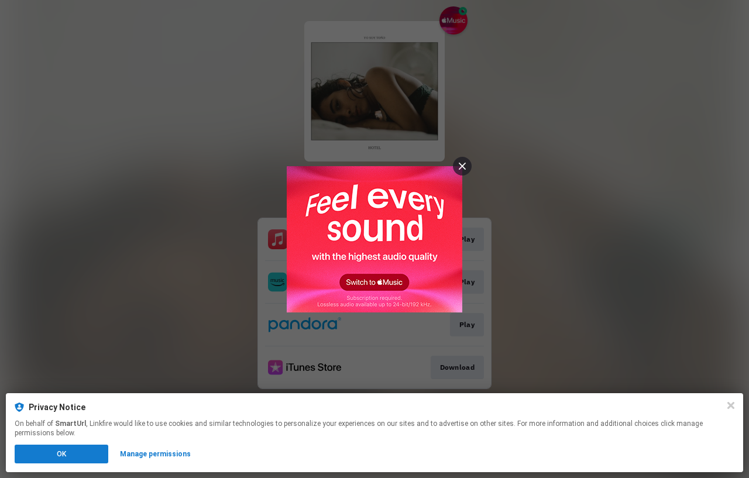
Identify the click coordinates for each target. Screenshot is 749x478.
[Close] (730, 405)
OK (61, 454)
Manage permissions (155, 454)
